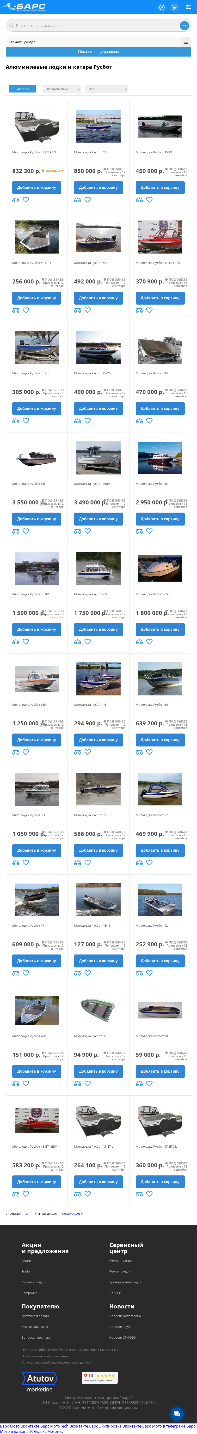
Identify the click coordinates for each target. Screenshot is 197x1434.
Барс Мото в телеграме (163, 1426)
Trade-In (27, 1271)
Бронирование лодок (125, 1282)
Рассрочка (29, 1293)
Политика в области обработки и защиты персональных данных (70, 1349)
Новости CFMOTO (122, 1337)
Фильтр (23, 89)
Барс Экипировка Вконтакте (115, 1426)
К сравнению (15, 200)
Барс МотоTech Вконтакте (64, 1426)
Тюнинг (115, 1293)
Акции (26, 1260)
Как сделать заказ (35, 1326)
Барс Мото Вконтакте (19, 1426)
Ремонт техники (121, 1260)
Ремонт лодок (119, 1271)
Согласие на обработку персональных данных (56, 1362)
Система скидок (33, 1282)
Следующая (71, 1213)
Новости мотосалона (125, 1316)
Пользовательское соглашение (45, 1356)
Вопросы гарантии (36, 1337)
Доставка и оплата (35, 1316)
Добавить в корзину (36, 187)
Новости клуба (120, 1326)
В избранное (26, 200)
